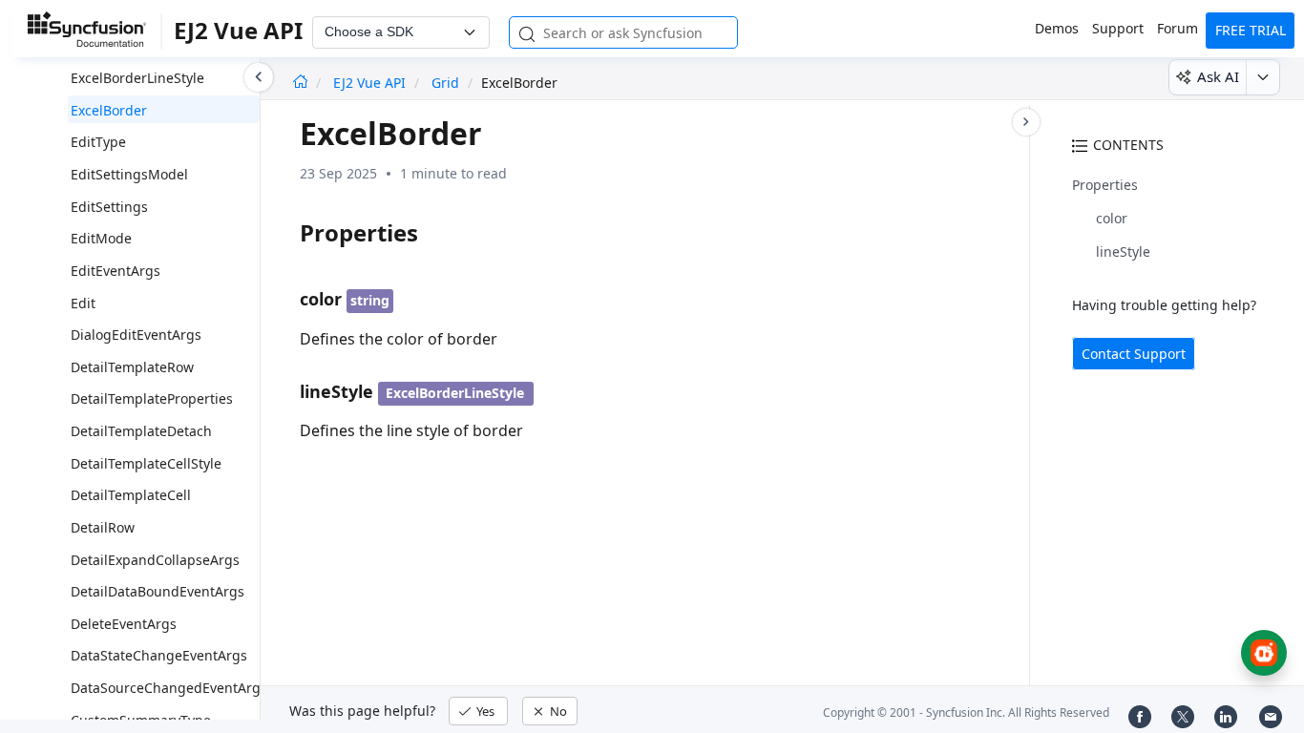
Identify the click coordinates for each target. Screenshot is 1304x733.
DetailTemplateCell (131, 495)
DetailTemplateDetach (141, 431)
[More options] (1262, 77)
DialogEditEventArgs (136, 334)
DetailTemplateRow (132, 367)
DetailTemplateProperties (152, 398)
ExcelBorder (109, 110)
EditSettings (109, 207)
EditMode (101, 238)
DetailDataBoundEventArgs (157, 591)
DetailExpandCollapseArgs (155, 560)
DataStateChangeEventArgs (159, 655)
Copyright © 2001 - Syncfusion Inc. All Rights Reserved (966, 712)
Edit (83, 303)
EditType (98, 142)
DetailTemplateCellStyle (146, 463)
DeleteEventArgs (124, 624)
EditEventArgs (115, 271)
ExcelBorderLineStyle (137, 78)
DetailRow (103, 527)
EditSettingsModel (129, 174)
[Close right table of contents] (1026, 122)
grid (445, 82)
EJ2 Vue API (371, 82)
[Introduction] (300, 82)
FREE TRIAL (1250, 30)
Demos (1057, 28)
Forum (1177, 28)
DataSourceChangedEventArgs (169, 688)
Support (1118, 28)
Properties (1105, 185)
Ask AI (1218, 76)
